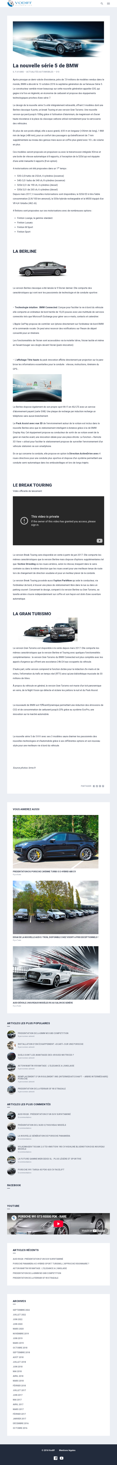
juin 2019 (17, 1338)
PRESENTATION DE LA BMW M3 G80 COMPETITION (43, 1033)
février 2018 (19, 1385)
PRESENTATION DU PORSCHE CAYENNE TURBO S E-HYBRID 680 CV (44, 871)
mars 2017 (18, 1409)
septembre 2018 (21, 1352)
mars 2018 (18, 1381)
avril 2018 (18, 1376)
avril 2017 (18, 1404)
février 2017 (19, 1414)
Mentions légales (67, 1450)
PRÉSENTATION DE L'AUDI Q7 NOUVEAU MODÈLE (42, 1125)
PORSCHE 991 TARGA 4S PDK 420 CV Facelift (41, 1169)
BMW (38, 736)
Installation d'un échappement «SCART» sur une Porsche (50, 1044)
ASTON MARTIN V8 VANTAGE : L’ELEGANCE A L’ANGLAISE (40, 1268)
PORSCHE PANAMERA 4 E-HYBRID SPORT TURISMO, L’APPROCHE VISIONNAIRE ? (51, 1264)
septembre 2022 (21, 1310)
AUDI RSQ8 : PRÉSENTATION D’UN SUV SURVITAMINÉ (44, 1114)
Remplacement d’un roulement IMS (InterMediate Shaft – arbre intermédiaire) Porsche (63, 1077)
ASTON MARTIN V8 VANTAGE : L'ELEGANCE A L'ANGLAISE (46, 1066)
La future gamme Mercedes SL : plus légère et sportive (49, 1159)
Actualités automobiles (39, 72)
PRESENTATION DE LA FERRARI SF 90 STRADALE (42, 1089)
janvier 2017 (19, 1419)
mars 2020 (18, 1329)
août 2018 (18, 1357)
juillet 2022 (19, 1315)
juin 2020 (17, 1324)
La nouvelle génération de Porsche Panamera (44, 1136)
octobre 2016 (20, 1428)
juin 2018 (17, 1367)
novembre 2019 (21, 1333)
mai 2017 (17, 1400)
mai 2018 (17, 1371)
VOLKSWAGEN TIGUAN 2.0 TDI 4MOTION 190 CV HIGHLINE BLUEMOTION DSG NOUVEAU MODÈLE (61, 1148)
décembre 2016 (21, 1423)
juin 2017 (17, 1395)
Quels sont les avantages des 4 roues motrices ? (46, 1055)
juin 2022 (17, 1319)
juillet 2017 (19, 1390)
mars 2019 (18, 1343)
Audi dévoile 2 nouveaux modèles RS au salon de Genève (43, 1003)
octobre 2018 (20, 1348)
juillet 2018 (19, 1362)
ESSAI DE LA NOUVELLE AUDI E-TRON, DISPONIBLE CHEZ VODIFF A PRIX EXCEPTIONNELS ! (55, 937)
